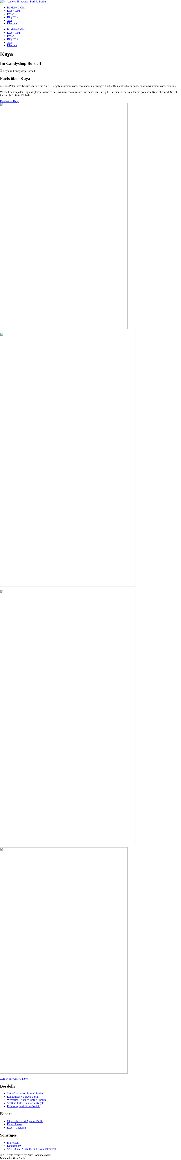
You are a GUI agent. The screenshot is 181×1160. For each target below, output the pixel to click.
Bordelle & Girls (16, 7)
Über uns (12, 23)
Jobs (9, 20)
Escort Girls (13, 10)
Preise (10, 13)
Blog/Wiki (13, 17)
